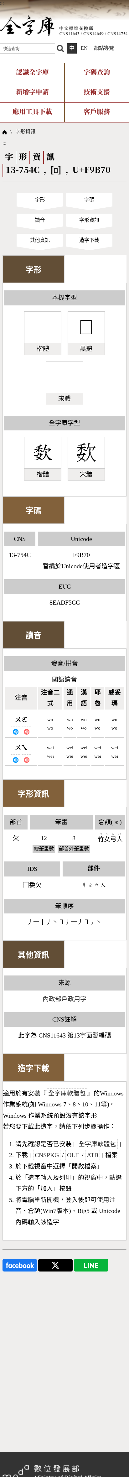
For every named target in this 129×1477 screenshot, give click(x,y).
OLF (73, 1155)
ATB (92, 1155)
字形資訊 (25, 132)
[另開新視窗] (20, 1264)
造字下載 (89, 240)
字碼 (89, 200)
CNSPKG (47, 1155)
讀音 (40, 220)
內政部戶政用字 (64, 999)
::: (2, 3)
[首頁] (64, 26)
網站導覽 (104, 48)
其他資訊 (40, 240)
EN (84, 48)
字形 (40, 200)
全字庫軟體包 (67, 1093)
